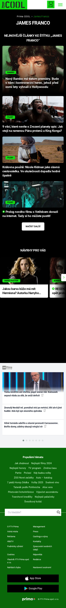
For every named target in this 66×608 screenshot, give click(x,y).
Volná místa (12, 531)
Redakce (37, 559)
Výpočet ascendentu (47, 492)
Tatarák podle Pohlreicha (26, 487)
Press (35, 531)
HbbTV (10, 541)
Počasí (27, 472)
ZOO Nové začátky (24, 477)
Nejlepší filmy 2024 (41, 463)
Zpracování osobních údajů (42, 548)
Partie (18, 472)
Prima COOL (23, 16)
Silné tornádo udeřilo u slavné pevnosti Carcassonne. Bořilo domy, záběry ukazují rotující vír (31, 425)
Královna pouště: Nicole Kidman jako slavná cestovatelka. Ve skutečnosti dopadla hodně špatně (31, 171)
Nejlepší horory (18, 468)
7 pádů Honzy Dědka (18, 482)
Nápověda (37, 554)
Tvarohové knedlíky (22, 496)
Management (39, 526)
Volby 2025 (37, 482)
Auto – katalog (44, 477)
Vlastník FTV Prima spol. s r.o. (18, 561)
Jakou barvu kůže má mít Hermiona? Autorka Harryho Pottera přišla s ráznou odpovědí (20, 291)
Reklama (11, 536)
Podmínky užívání (15, 546)
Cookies (11, 554)
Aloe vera (47, 487)
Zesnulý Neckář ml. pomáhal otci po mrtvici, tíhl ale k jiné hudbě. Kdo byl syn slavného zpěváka (33, 409)
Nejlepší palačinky (44, 496)
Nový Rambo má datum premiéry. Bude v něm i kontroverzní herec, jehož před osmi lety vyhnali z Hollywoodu (32, 83)
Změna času (50, 468)
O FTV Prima (13, 526)
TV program (34, 468)
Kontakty (37, 541)
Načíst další (33, 226)
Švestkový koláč (33, 501)
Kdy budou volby (42, 472)
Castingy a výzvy (40, 536)
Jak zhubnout (22, 463)
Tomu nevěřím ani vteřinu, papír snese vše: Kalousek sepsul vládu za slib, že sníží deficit (31, 394)
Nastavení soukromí (42, 567)
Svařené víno (52, 482)
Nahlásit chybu (14, 567)
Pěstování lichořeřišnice (21, 492)
